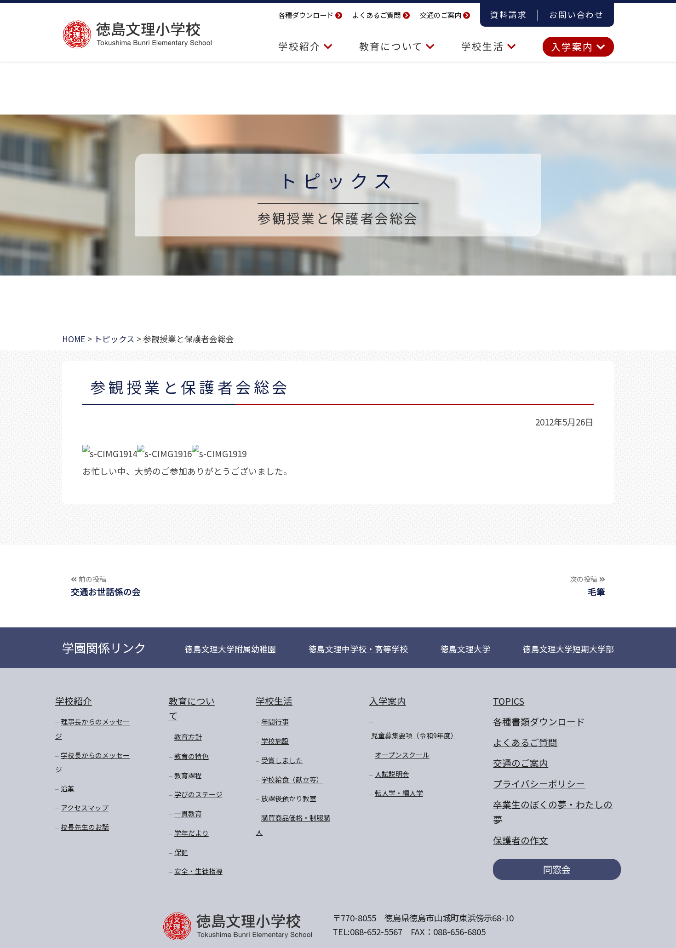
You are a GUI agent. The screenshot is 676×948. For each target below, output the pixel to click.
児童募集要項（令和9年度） (414, 735)
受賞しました (282, 760)
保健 (181, 852)
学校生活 (484, 46)
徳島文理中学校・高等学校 (358, 649)
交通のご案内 (440, 15)
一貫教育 (188, 813)
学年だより (191, 833)
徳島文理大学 (465, 649)
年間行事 (275, 721)
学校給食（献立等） (292, 779)
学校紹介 (301, 46)
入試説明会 (392, 774)
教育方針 (188, 736)
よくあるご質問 (376, 15)
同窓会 (557, 869)
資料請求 (508, 14)
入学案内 (573, 46)
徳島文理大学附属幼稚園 (230, 649)
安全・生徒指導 (198, 871)
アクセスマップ (85, 807)
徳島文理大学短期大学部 (568, 649)
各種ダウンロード (305, 15)
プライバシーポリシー (539, 783)
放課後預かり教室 (288, 798)
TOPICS (508, 700)
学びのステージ (198, 794)
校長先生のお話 (85, 827)
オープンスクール (402, 754)
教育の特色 (191, 756)
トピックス (338, 180)
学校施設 (275, 741)
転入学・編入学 (399, 793)
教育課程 (188, 775)
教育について (392, 46)
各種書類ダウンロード (539, 721)
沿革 (67, 788)
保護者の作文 (520, 840)
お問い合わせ (576, 14)
